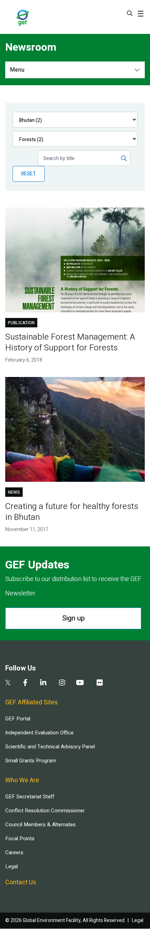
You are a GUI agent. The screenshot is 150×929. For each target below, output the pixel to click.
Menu (17, 70)
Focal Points (20, 838)
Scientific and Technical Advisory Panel (50, 746)
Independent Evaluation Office (39, 732)
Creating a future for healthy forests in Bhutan (71, 511)
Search (130, 13)
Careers (14, 852)
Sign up (73, 618)
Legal (11, 866)
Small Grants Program (30, 760)
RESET (28, 173)
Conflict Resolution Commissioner (45, 810)
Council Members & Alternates (40, 824)
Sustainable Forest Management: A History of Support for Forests (70, 342)
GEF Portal (17, 719)
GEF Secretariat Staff (29, 796)
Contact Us (20, 882)
